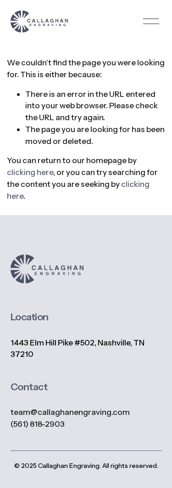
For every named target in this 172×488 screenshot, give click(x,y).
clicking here (30, 172)
